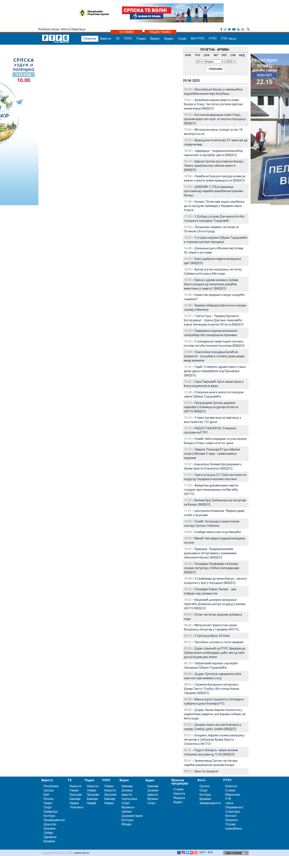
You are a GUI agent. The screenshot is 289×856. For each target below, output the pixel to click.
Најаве (74, 803)
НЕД (242, 55)
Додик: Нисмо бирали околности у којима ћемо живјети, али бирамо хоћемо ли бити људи (214, 714)
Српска (204, 786)
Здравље (50, 837)
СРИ (206, 55)
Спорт (182, 38)
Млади (126, 824)
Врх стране (234, 853)
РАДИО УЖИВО (160, 32)
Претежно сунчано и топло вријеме (219, 642)
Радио (141, 38)
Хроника (49, 828)
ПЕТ (224, 55)
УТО (197, 55)
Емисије (75, 799)
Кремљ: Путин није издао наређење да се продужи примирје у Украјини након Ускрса (214, 206)
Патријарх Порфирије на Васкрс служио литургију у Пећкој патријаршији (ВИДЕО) (211, 568)
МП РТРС (198, 38)
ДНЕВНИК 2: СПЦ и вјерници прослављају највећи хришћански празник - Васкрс (214, 191)
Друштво (50, 824)
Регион (49, 799)
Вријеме (49, 841)
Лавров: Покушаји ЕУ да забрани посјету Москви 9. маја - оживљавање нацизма (212, 454)
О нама (178, 789)
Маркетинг (233, 794)
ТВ (117, 38)
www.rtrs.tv (81, 853)
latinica (65, 29)
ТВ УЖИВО (126, 32)
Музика (152, 799)
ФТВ (210, 852)
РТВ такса (228, 38)
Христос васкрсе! (206, 771)
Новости (75, 786)
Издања (179, 797)
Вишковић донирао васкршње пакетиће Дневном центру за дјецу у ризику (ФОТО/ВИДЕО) (215, 604)
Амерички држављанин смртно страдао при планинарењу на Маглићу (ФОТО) (211, 490)
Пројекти (231, 820)
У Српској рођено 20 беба (212, 635)
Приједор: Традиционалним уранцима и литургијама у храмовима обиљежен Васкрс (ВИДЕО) (210, 553)
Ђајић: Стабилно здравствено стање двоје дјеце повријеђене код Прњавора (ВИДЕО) (215, 371)
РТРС (213, 38)
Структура (232, 811)
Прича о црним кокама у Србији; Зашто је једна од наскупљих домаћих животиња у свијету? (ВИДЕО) (211, 284)
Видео (155, 38)
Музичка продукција (179, 781)
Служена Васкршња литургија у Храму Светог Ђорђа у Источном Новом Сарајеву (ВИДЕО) (211, 689)
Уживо (74, 790)
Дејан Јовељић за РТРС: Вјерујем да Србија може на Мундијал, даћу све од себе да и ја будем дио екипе (214, 653)
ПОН (188, 55)
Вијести (105, 38)
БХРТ (203, 852)
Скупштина (129, 799)
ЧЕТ (215, 55)
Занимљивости (54, 820)
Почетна (89, 38)
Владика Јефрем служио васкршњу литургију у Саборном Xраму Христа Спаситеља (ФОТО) (214, 739)
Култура (49, 815)
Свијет (48, 803)
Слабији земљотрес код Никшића (217, 532)
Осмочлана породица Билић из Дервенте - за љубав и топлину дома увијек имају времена (214, 356)
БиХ (46, 794)
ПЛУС (128, 38)
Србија (48, 832)
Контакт (231, 815)
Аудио (168, 38)
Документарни (132, 815)
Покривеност (234, 807)
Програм (76, 794)
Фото (201, 780)
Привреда (51, 811)
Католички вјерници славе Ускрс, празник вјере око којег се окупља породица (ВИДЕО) (215, 119)
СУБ (232, 55)
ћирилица (78, 29)
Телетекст (77, 807)
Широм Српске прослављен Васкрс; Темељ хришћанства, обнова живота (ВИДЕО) (214, 166)
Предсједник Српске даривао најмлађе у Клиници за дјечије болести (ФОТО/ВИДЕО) (211, 407)
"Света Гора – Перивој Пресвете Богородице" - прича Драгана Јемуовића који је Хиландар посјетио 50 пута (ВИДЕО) (214, 320)
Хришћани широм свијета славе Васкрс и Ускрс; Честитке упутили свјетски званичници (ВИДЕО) (213, 104)
